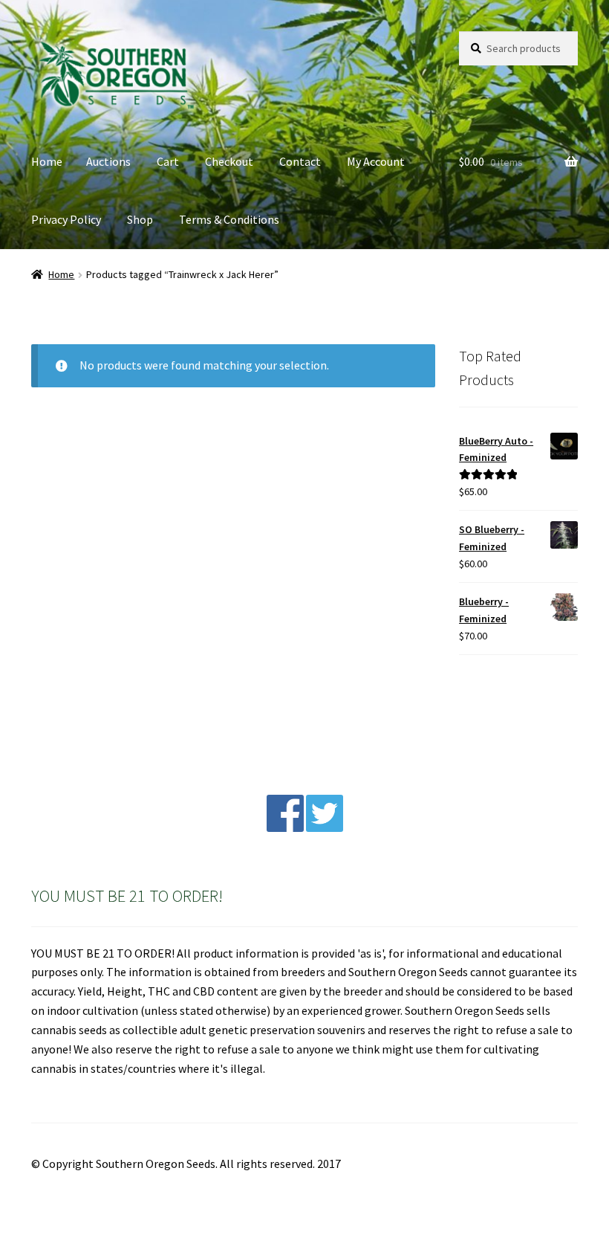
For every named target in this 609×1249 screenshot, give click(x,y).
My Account (376, 161)
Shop (140, 219)
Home (46, 161)
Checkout (229, 161)
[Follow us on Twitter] (324, 827)
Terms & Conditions (229, 219)
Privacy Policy (66, 219)
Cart (168, 161)
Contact (300, 161)
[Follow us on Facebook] (285, 827)
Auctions (108, 161)
